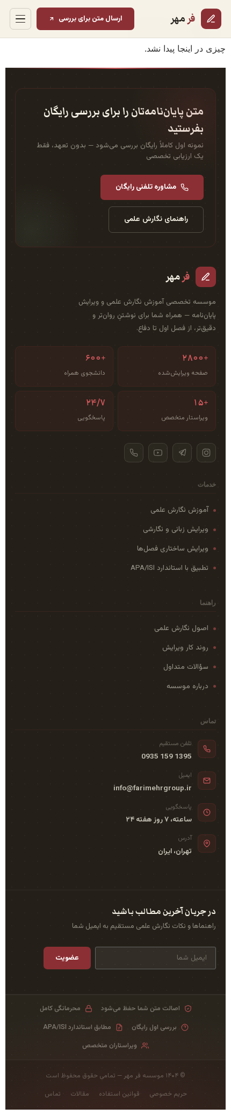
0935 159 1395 (166, 757)
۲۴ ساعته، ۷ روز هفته (159, 819)
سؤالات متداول (185, 667)
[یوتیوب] (158, 452)
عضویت (67, 957)
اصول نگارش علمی (181, 628)
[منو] (20, 19)
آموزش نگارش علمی (179, 510)
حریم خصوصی (168, 1094)
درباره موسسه (187, 686)
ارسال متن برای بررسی (90, 18)
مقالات (79, 1094)
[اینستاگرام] (206, 452)
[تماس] (133, 452)
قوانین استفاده (119, 1094)
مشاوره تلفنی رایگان (146, 186)
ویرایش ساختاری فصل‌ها (172, 548)
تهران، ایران (175, 851)
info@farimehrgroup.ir (152, 788)
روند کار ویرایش (185, 647)
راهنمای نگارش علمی (156, 219)
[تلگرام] (182, 452)
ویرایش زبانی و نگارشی (175, 529)
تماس (53, 1094)
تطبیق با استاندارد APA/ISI (169, 568)
